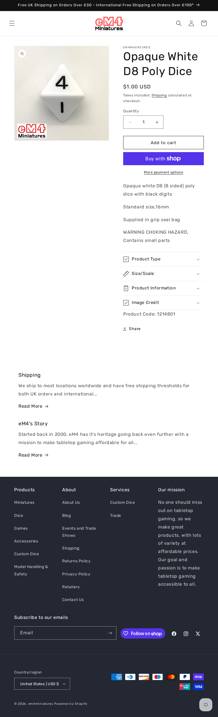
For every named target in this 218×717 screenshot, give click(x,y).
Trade (115, 515)
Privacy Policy (76, 574)
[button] (12, 23)
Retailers (70, 587)
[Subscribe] (110, 633)
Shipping (159, 95)
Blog (66, 515)
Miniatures (24, 502)
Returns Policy (76, 561)
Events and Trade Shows (79, 532)
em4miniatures (40, 704)
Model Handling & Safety (31, 570)
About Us (71, 502)
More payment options (163, 172)
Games (21, 528)
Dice (18, 515)
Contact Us (73, 599)
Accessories (26, 541)
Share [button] (135, 328)
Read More (30, 406)
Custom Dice (26, 554)
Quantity (131, 111)
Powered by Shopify (70, 704)
